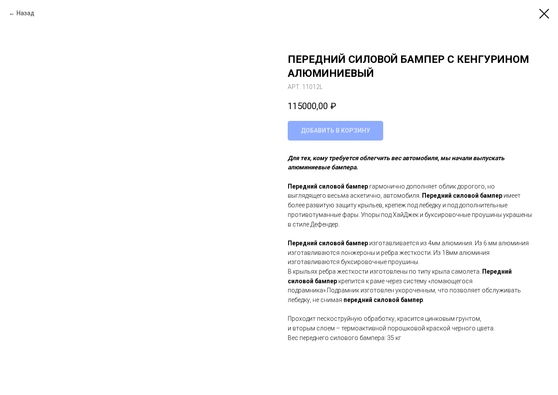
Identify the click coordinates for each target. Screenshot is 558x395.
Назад (25, 13)
